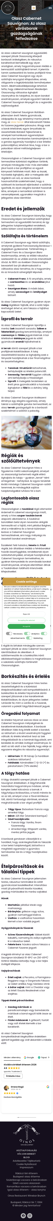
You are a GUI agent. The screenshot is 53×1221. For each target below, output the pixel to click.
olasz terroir (17, 122)
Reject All (26, 614)
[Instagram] (29, 1215)
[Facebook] (23, 1215)
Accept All (26, 626)
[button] (34, 8)
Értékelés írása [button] (13, 1076)
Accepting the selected (26, 620)
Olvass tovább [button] (21, 1109)
